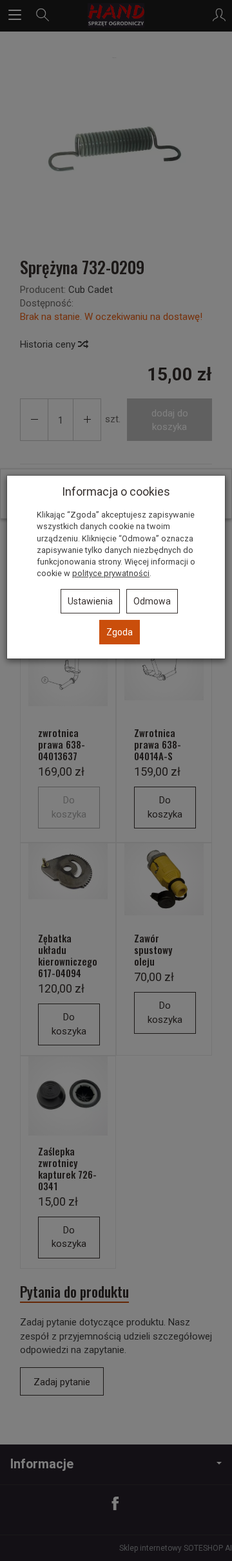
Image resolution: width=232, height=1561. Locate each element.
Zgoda (119, 632)
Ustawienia (90, 601)
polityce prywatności (111, 573)
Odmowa (152, 601)
